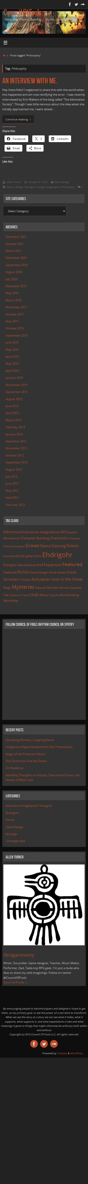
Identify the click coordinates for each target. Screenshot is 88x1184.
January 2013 (14, 434)
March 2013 (13, 420)
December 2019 (16, 286)
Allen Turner (14, 182)
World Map (10, 601)
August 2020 (14, 272)
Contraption (18, 546)
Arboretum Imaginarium (41, 532)
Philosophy (68, 187)
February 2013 (15, 427)
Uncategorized (15, 841)
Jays (28, 580)
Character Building (35, 538)
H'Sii (22, 580)
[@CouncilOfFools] (76, 4)
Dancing (59, 545)
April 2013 (12, 413)
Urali (34, 594)
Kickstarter (41, 579)
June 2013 (12, 406)
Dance (10, 187)
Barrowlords (11, 538)
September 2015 (17, 335)
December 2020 (16, 258)
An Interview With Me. (30, 81)
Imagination (53, 187)
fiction (23, 572)
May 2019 (12, 293)
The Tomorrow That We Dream (26, 761)
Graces (61, 572)
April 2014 (12, 371)
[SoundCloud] (82, 4)
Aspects (72, 532)
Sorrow (52, 587)
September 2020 (17, 265)
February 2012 (15, 505)
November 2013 (16, 385)
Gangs (41, 187)
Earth (38, 556)
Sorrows (64, 588)
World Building (69, 595)
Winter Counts (49, 595)
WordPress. (76, 1053)
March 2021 (13, 251)
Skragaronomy (18, 955)
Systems (76, 588)
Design (19, 187)
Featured (72, 564)
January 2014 (14, 378)
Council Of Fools (22, 12)
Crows (32, 545)
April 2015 (12, 357)
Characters (59, 538)
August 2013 (14, 399)
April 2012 (12, 498)
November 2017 (16, 307)
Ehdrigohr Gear (13, 565)
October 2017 (15, 314)
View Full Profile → (15, 982)
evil (40, 564)
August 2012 (14, 470)
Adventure (12, 531)
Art (63, 531)
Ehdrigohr (30, 187)
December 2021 (16, 237)
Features (10, 572)
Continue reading (17, 119)
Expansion (53, 564)
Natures (40, 588)
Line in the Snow (67, 579)
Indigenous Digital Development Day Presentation (39, 747)
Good (52, 572)
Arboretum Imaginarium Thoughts (29, 806)
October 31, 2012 (38, 182)
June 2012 (12, 483)
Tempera (62, 1053)
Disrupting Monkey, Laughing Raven (30, 740)
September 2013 (17, 392)
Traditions (15, 595)
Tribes (25, 595)
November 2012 (16, 448)
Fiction (10, 820)
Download (9, 556)
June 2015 (12, 342)
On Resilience (14, 768)
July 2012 (11, 476)
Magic (7, 588)
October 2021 (15, 244)
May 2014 (12, 364)
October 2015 (15, 328)
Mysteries (23, 586)
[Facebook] (70, 4)
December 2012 (16, 441)
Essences (30, 565)
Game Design (61, 182)
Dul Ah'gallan (25, 556)
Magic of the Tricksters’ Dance (25, 754)
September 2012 (17, 462)
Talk (6, 595)
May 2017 (12, 321)
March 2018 (13, 300)
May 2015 (12, 350)
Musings (11, 834)
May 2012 (12, 491)
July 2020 (11, 279)
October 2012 (15, 455)
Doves (72, 545)
